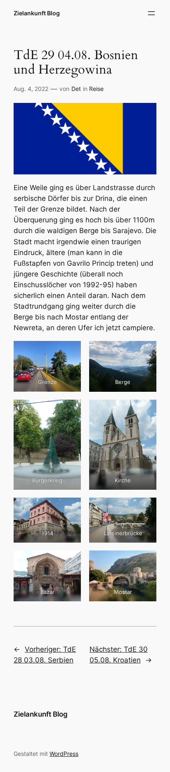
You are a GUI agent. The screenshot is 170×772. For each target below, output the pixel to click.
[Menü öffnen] (151, 13)
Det (76, 88)
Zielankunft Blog (37, 13)
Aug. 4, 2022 (31, 88)
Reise (96, 88)
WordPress (64, 753)
